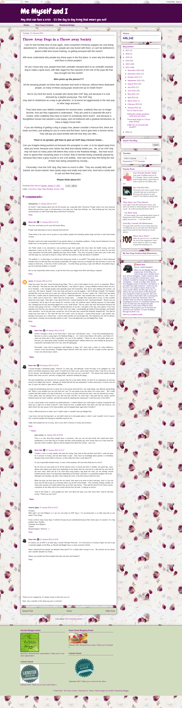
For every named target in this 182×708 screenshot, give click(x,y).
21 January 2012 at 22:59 (49, 539)
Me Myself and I (44, 11)
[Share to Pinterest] (76, 186)
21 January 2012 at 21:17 (55, 450)
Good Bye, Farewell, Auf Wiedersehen (138, 223)
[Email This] (66, 186)
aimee (30, 281)
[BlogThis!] (68, 186)
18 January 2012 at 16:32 (55, 330)
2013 (128, 64)
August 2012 (133, 84)
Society (56, 189)
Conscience (32, 189)
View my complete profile (132, 314)
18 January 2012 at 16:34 (49, 365)
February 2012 (134, 104)
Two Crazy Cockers (44, 25)
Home (26, 25)
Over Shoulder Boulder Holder (145, 173)
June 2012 (132, 91)
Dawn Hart (32, 222)
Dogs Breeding (47, 189)
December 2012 (134, 70)
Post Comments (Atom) (73, 619)
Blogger (126, 691)
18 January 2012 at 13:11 (43, 281)
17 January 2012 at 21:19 (49, 222)
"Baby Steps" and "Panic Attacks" (136, 202)
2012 (128, 67)
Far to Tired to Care (135, 110)
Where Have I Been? (141, 236)
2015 (128, 57)
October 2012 (133, 77)
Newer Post (28, 611)
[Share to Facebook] (73, 186)
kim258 (110, 691)
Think (62, 189)
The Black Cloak (130, 213)
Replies (33, 326)
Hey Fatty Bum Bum (141, 187)
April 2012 (132, 97)
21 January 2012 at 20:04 (54, 435)
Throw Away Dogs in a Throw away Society (138, 120)
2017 (128, 50)
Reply (30, 215)
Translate (141, 161)
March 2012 (133, 101)
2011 (128, 132)
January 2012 (133, 108)
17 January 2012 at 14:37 (48, 204)
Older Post (110, 611)
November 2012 (134, 74)
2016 (128, 54)
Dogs (39, 189)
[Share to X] (71, 186)
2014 (128, 61)
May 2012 (132, 94)
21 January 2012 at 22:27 (49, 507)
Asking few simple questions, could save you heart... (138, 115)
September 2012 (134, 80)
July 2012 (132, 87)
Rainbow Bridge (67, 25)
